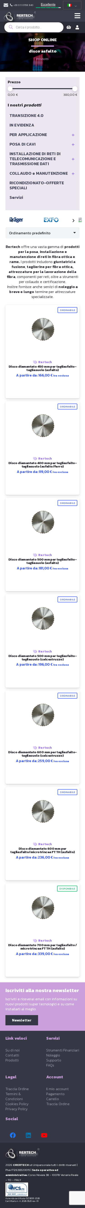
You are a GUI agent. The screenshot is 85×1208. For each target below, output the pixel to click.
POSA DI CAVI (42, 144)
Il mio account (57, 1089)
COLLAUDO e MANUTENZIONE (42, 173)
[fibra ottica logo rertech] (20, 18)
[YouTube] (44, 1135)
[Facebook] (12, 1135)
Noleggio (53, 1055)
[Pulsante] (77, 16)
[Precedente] (11, 220)
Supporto (53, 1060)
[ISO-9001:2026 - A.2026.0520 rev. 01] (42, 1189)
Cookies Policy (17, 1104)
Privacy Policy (16, 1109)
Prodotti (42, 59)
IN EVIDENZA (22, 125)
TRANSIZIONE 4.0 (27, 115)
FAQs (50, 1065)
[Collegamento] (6, 5)
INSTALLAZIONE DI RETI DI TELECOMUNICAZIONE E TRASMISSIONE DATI (42, 159)
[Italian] (71, 5)
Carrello (52, 1099)
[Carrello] (68, 27)
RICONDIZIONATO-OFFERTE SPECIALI (37, 185)
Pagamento (55, 1094)
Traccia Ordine (17, 1089)
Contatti (12, 1055)
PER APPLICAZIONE (42, 134)
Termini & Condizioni (14, 1096)
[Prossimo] (73, 220)
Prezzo (14, 81)
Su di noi (12, 1050)
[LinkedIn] (28, 1135)
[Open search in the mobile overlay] (34, 27)
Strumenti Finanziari (62, 1050)
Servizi (16, 197)
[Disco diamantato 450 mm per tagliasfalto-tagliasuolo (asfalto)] (52, 220)
